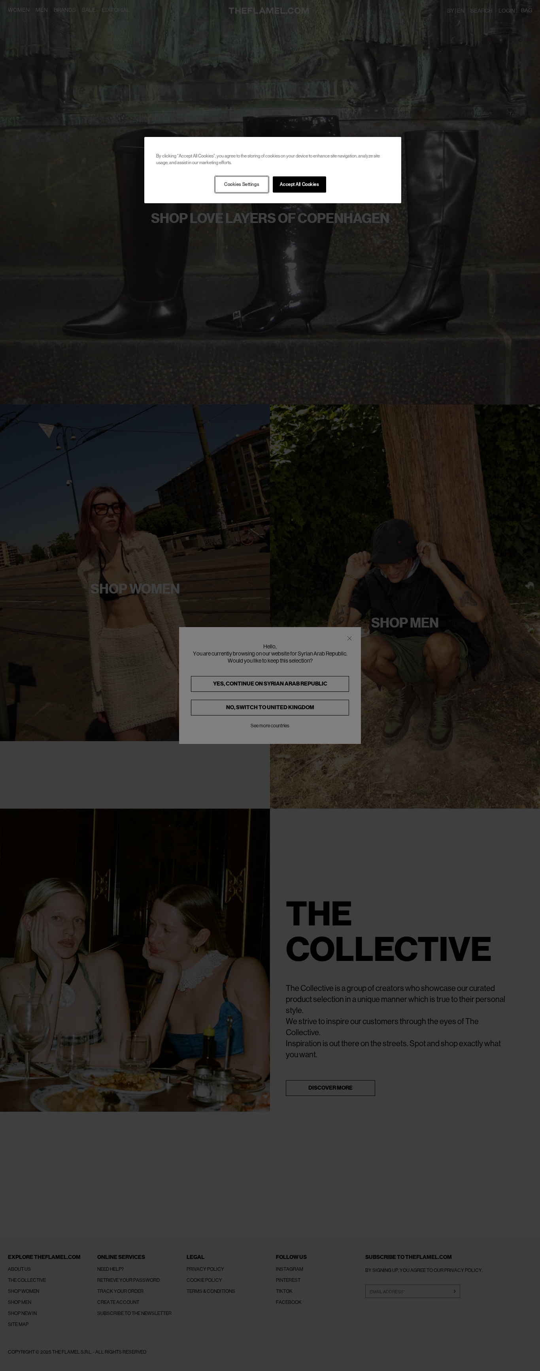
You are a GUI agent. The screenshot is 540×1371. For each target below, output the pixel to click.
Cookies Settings (241, 184)
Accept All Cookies (299, 184)
